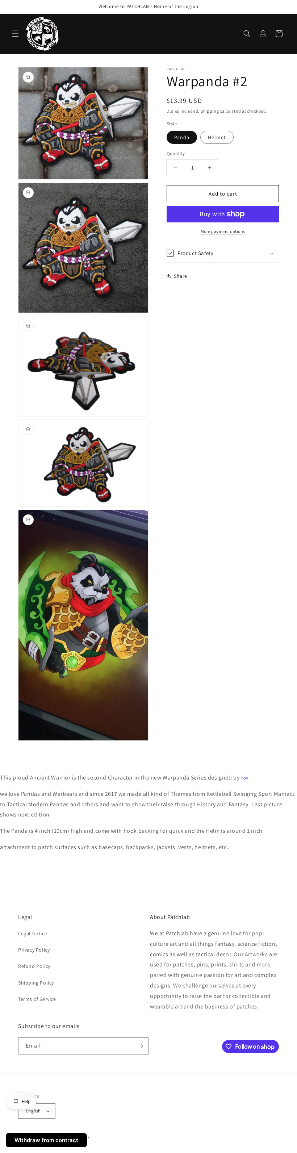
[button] (15, 34)
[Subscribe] (140, 1045)
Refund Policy (34, 966)
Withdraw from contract (46, 1140)
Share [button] (180, 276)
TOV (244, 778)
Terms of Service (37, 999)
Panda (181, 137)
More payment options (223, 231)
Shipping (210, 111)
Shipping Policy (36, 982)
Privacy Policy (34, 950)
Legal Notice (32, 933)
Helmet (217, 137)
